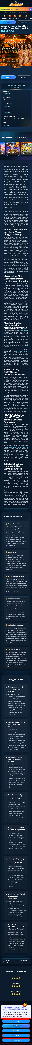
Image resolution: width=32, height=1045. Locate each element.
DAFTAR (23, 77)
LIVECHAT (17, 1035)
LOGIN (8, 22)
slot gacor (24, 330)
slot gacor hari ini (13, 284)
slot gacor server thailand (18, 447)
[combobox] (14, 9)
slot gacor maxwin (22, 351)
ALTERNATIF (17, 1040)
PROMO (17, 1021)
